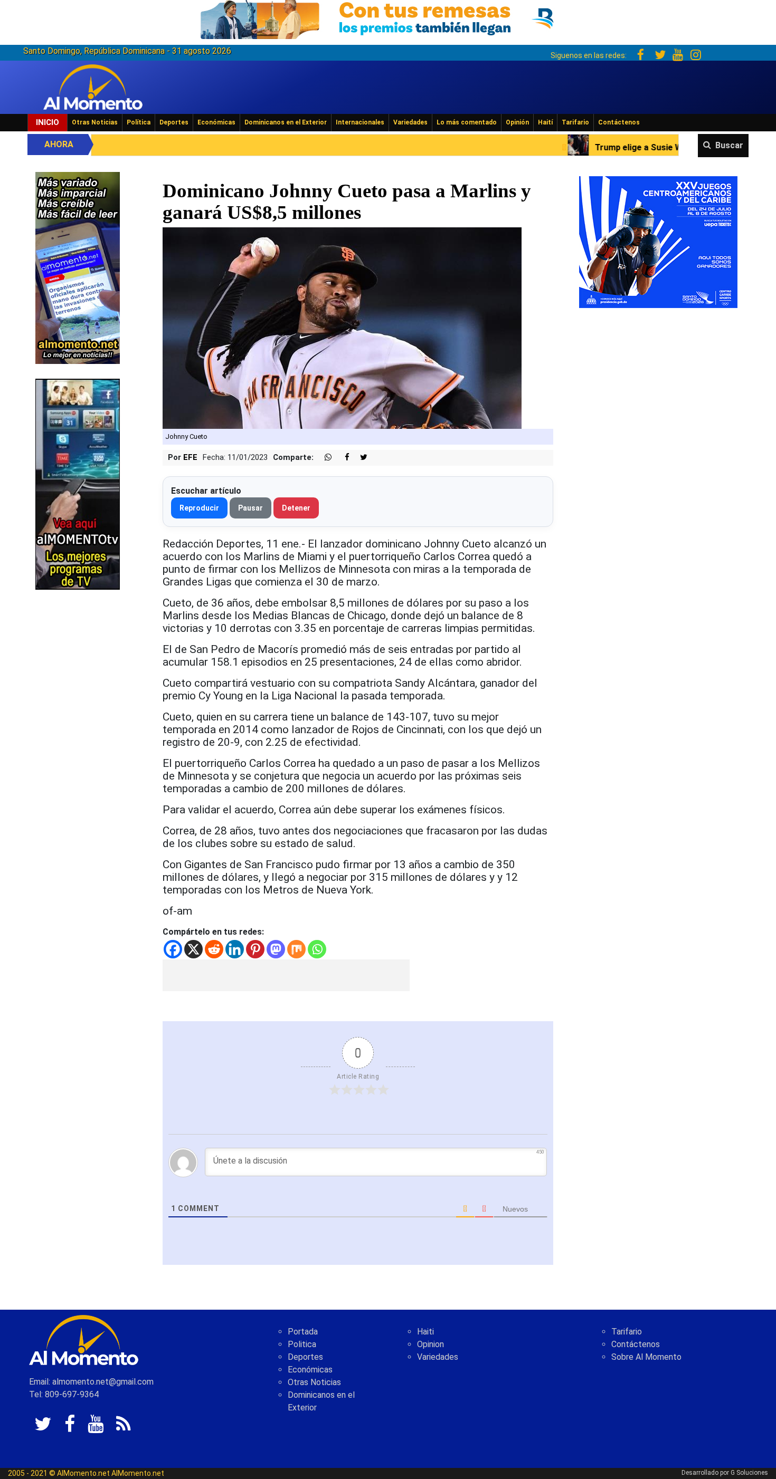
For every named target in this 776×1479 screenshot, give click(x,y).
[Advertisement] (286, 975)
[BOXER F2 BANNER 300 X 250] (658, 241)
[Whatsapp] (317, 949)
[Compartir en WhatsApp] (324, 458)
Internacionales (360, 122)
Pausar (250, 508)
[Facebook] (173, 949)
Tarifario (575, 122)
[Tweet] (359, 458)
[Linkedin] (234, 949)
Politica (302, 1344)
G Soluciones (749, 1472)
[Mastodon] (276, 949)
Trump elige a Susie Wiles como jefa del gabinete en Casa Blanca (616, 147)
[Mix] (296, 949)
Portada (303, 1332)
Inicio (47, 122)
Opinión (517, 122)
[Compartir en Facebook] (341, 458)
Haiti (425, 1332)
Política (138, 122)
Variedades (410, 122)
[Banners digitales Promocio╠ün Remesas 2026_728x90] (388, 18)
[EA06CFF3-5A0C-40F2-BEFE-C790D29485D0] (77, 483)
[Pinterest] (255, 949)
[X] (193, 949)
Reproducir (199, 508)
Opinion (430, 1344)
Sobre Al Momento (646, 1357)
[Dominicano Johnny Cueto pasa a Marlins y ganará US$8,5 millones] (342, 328)
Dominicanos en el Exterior (285, 122)
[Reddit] (214, 949)
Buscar (729, 145)
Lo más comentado (467, 122)
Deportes (173, 122)
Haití (545, 122)
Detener (296, 508)
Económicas (216, 122)
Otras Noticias (95, 122)
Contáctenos (619, 122)
